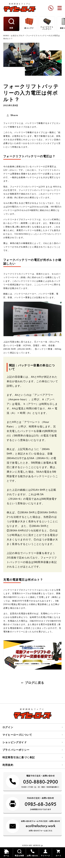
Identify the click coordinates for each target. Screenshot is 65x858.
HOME (6, 35)
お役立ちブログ (17, 35)
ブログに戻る (34, 682)
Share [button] (14, 115)
